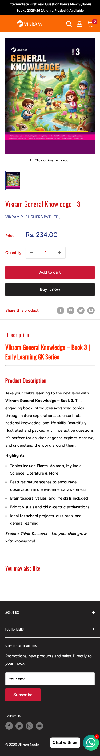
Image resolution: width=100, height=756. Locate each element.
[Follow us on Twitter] (19, 726)
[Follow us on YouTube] (39, 726)
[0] (90, 24)
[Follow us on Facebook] (9, 726)
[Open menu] (8, 24)
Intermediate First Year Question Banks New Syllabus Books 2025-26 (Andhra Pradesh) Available (50, 7)
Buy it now (50, 289)
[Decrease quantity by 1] (31, 252)
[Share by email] (91, 310)
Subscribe (23, 694)
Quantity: (13, 252)
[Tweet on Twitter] (81, 310)
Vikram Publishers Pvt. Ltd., (32, 217)
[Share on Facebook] (60, 310)
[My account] (79, 24)
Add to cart (50, 272)
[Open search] (69, 24)
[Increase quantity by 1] (59, 252)
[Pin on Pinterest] (70, 310)
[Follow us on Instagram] (29, 726)
